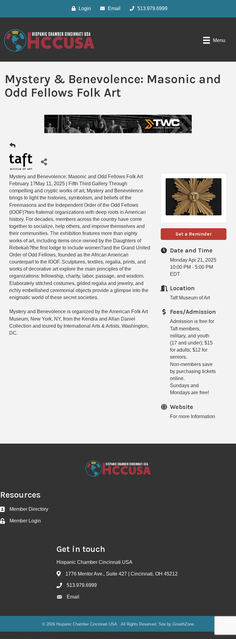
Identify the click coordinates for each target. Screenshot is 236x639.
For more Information (192, 416)
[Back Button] (12, 145)
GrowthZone (183, 624)
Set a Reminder (193, 234)
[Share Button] (44, 161)
